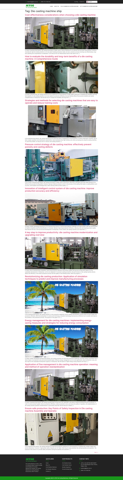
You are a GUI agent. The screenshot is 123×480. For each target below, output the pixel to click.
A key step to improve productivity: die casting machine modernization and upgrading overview (61, 233)
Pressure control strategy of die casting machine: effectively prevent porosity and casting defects (58, 145)
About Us (56, 6)
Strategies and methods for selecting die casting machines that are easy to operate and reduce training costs (61, 101)
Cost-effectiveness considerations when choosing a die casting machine (60, 15)
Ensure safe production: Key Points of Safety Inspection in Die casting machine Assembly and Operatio (58, 409)
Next (96, 452)
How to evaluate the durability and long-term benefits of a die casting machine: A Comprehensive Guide (58, 57)
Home (51, 6)
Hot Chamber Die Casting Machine (88, 6)
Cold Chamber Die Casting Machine (69, 6)
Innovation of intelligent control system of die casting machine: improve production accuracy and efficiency (59, 189)
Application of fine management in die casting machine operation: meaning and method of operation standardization (61, 365)
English (90, 1)
